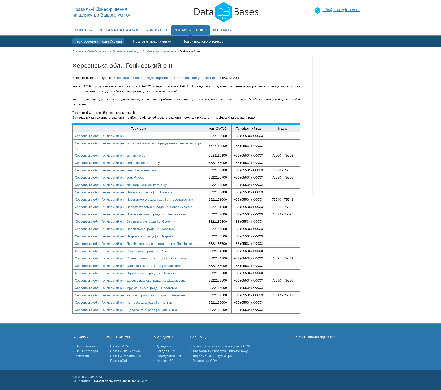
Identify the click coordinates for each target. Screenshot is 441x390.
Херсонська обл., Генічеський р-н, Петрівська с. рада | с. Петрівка (124, 236)
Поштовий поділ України (152, 41)
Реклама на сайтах (118, 30)
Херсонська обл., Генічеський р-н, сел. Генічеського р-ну (117, 163)
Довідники (164, 346)
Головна (84, 30)
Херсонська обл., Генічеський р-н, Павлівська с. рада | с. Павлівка (124, 229)
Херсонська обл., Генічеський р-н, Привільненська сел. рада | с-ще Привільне (133, 243)
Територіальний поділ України (98, 41)
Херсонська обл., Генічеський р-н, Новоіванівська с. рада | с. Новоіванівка (130, 214)
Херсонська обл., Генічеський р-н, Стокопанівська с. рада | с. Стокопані (128, 266)
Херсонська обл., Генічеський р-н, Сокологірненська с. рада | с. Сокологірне (132, 258)
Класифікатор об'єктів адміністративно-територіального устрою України (167, 78)
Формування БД (169, 356)
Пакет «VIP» (119, 346)
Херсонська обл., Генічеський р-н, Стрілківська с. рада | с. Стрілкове (126, 273)
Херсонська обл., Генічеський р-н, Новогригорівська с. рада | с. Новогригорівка (134, 199)
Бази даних (156, 30)
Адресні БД (165, 360)
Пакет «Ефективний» (126, 356)
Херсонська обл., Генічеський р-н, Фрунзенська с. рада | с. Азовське (126, 288)
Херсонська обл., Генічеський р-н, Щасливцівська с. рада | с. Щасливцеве (130, 280)
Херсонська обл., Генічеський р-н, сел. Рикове (109, 177)
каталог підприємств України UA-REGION (121, 381)
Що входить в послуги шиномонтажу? (221, 351)
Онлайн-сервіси (190, 30)
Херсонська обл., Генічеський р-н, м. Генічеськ (110, 155)
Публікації (198, 337)
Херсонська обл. (166, 51)
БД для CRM (166, 351)
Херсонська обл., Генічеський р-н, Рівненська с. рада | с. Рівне (122, 251)
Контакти (222, 30)
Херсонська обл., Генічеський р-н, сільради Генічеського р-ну (121, 185)
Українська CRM (205, 360)
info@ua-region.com (341, 10)
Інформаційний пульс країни (214, 356)
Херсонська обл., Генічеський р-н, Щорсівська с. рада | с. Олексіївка (126, 310)
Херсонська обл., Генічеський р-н (100, 136)
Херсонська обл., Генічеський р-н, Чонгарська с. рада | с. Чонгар (123, 302)
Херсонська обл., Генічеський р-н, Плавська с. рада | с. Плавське (123, 192)
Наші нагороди (87, 351)
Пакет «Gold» (120, 360)
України (132, 51)
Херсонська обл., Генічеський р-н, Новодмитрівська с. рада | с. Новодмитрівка (133, 207)
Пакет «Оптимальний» (127, 351)
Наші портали (119, 337)
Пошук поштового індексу (203, 41)
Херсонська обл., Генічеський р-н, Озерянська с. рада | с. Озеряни (125, 221)
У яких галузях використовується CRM (222, 346)
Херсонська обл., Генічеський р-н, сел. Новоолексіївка (115, 170)
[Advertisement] (341, 125)
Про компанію (86, 346)
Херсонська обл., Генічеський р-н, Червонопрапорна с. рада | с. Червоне (130, 295)
